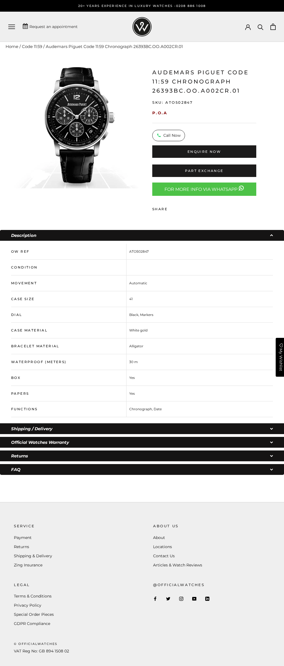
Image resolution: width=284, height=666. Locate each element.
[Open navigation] (11, 26)
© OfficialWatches (35, 644)
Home (12, 46)
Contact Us (164, 555)
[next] (145, 125)
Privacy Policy (27, 605)
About (159, 537)
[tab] (142, 235)
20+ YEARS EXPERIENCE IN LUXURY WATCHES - (127, 6)
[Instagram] (181, 598)
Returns (21, 546)
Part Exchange (204, 171)
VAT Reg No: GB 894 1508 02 (41, 651)
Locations (162, 546)
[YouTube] (194, 598)
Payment (23, 537)
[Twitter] (180, 207)
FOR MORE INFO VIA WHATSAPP (201, 189)
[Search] (260, 27)
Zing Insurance (28, 565)
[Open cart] (273, 27)
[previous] (6, 125)
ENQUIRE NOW (204, 152)
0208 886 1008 (191, 6)
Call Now (172, 135)
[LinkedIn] (207, 598)
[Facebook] (172, 207)
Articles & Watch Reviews (177, 565)
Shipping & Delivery (33, 555)
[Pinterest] (187, 207)
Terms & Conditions (33, 596)
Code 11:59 (32, 46)
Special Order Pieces (34, 614)
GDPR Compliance (32, 623)
